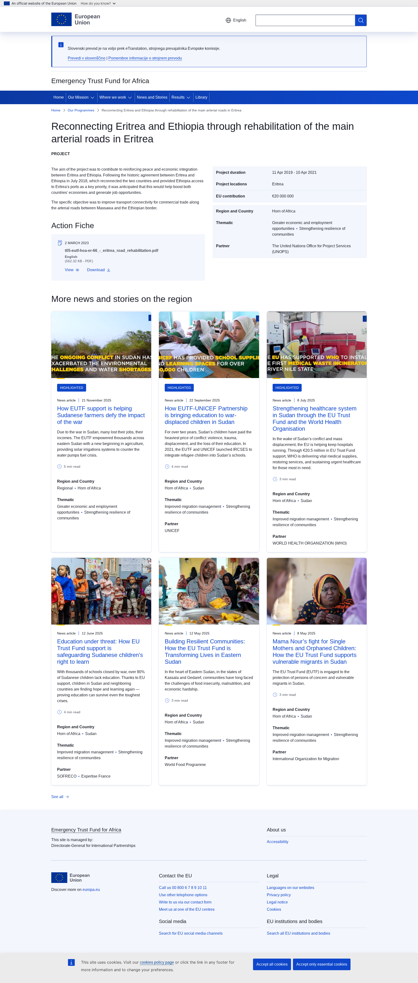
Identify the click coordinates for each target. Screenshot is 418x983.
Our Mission (78, 97)
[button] (72, 270)
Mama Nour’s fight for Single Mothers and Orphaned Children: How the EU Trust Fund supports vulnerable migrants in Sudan (315, 651)
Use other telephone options (183, 895)
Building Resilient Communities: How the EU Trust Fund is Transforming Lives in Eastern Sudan (205, 651)
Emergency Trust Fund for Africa (86, 829)
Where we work (112, 97)
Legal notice (277, 902)
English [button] (239, 20)
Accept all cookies (272, 964)
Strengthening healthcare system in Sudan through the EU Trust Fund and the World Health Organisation (315, 418)
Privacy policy (279, 895)
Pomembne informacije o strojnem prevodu (145, 58)
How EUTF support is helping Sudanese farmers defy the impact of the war (101, 415)
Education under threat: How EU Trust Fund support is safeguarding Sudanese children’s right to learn (100, 651)
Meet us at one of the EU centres (187, 909)
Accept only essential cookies (321, 964)
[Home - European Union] (75, 19)
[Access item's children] (93, 97)
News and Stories (152, 97)
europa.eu (91, 890)
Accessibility (277, 842)
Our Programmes (81, 110)
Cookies (274, 909)
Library (201, 97)
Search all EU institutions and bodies (298, 933)
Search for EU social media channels (191, 933)
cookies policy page (157, 962)
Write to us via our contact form (185, 902)
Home (58, 97)
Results (178, 97)
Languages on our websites (290, 888)
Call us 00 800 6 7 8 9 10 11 (183, 888)
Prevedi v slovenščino (86, 58)
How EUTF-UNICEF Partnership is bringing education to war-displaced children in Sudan (206, 415)
